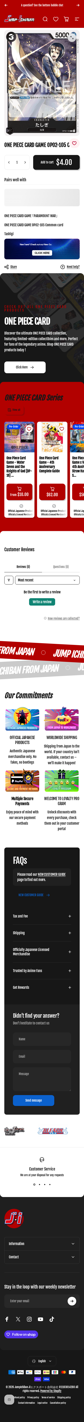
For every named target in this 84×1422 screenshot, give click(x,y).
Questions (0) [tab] (61, 567)
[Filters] (8, 580)
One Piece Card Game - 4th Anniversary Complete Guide (49, 464)
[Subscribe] (72, 1301)
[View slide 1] (34, 1184)
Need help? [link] (73, 267)
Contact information (26, 1403)
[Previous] (6, 5)
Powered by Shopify (50, 1391)
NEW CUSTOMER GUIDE (52, 874)
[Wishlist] (55, 19)
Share (13, 267)
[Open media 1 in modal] (72, 37)
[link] (22, 719)
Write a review (42, 602)
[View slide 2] (39, 1184)
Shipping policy (64, 1397)
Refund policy (19, 1397)
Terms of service (48, 1397)
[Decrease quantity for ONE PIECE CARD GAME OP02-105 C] (9, 162)
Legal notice (42, 1403)
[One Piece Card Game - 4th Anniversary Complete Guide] (52, 437)
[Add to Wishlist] (74, 143)
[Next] (78, 5)
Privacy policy (33, 1397)
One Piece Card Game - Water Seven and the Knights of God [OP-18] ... (19, 467)
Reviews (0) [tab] (23, 567)
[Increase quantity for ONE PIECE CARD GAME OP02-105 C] (25, 162)
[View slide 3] (44, 1184)
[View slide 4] (49, 1184)
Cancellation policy (58, 1403)
